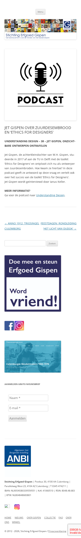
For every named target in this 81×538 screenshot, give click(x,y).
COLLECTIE (50, 517)
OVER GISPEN (34, 517)
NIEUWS (19, 517)
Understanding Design (50, 195)
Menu (40, 11)
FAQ (61, 517)
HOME (8, 517)
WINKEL (16, 522)
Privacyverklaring (57, 531)
